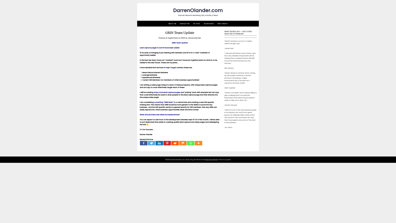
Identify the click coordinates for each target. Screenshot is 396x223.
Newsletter (185, 24)
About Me (172, 24)
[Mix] (183, 143)
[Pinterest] (167, 143)
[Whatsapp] (190, 143)
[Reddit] (175, 143)
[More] (198, 143)
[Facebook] (143, 143)
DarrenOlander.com (198, 10)
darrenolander (194, 38)
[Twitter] (151, 143)
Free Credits (222, 24)
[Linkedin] (159, 143)
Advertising (209, 24)
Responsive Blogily (211, 160)
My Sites (196, 24)
